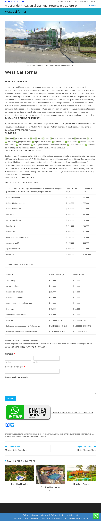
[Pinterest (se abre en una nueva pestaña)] (11, 1)
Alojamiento (18, 434)
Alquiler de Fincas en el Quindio (35, 434)
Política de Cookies (57, 515)
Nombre (10, 354)
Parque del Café (44, 127)
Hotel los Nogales (19, 484)
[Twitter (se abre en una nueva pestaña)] (6, 1)
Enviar (10, 399)
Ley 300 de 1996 (72, 515)
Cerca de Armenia (87, 434)
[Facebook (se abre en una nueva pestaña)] (8, 1)
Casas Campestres (62, 434)
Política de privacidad (30, 515)
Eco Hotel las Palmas (50, 487)
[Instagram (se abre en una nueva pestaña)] (14, 1)
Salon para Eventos (38, 436)
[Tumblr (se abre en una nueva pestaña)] (20, 1)
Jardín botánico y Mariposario (77, 124)
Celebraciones (74, 434)
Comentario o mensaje (17, 377)
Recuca (8, 127)
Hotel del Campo (81, 484)
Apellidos (37, 362)
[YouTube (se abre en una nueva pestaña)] (23, 1)
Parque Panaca (24, 127)
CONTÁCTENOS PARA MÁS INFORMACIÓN (29, 347)
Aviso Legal (45, 515)
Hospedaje (9, 436)
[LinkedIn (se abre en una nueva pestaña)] (17, 1)
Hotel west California (21, 436)
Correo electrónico (15, 367)
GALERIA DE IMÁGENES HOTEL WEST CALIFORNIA (72, 412)
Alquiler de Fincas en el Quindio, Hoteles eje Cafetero (41, 5)
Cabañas (51, 434)
